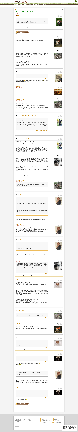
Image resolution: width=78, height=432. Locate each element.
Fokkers (30, 4)
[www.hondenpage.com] (21, 3)
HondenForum (17, 11)
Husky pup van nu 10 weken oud (28, 408)
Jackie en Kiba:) (21, 51)
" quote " (61, 16)
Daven (19, 353)
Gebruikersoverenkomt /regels (32, 421)
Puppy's (25, 4)
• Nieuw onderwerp (19, 5)
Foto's (40, 4)
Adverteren (17, 421)
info (67, 430)
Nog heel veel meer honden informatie (57, 422)
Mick (18, 15)
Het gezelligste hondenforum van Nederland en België (46, 419)
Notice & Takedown (30, 420)
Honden (21, 4)
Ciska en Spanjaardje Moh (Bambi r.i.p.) (26, 115)
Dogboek (44, 4)
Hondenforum (16, 4)
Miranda (46, 24)
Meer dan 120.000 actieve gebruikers (45, 422)
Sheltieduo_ (20, 156)
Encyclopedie (35, 4)
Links (29, 418)
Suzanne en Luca (21, 279)
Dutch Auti (19, 37)
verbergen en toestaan (71, 430)
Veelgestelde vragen (30, 419)
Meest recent (15, 5)
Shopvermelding (18, 422)
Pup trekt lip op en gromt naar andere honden (27, 11)
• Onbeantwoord (25, 5)
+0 (58, 16)
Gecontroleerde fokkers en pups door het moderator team (46, 421)
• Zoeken (28, 5)
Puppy (20, 11)
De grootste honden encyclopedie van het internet (58, 421)
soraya (18, 86)
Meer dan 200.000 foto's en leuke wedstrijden (57, 419)
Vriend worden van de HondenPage (20, 423)
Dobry (18, 71)
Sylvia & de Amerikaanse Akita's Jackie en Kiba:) (41, 130)
